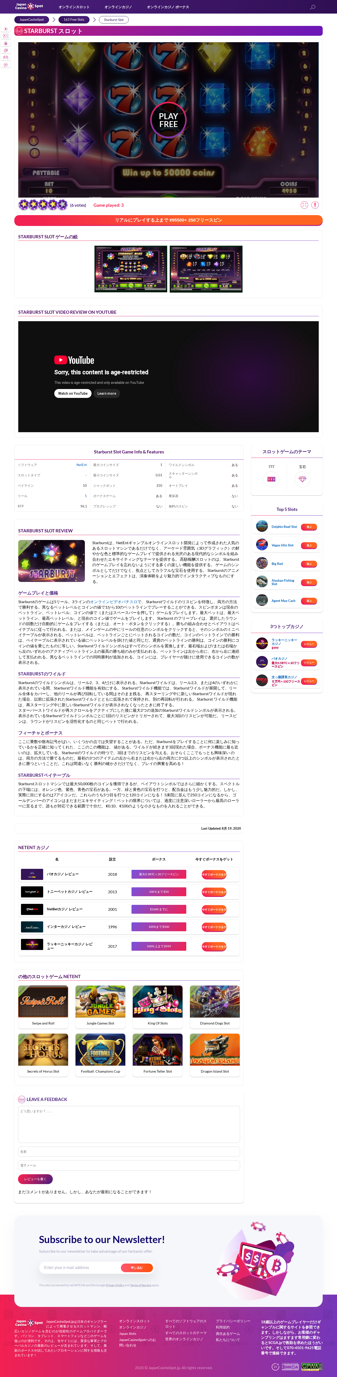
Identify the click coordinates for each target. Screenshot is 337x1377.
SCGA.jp (275, 1342)
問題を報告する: (315, 205)
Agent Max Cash (283, 601)
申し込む (137, 1267)
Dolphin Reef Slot (284, 527)
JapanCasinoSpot (31, 19)
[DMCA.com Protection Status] (290, 1368)
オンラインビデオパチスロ (113, 601)
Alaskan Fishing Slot (283, 582)
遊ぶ (309, 526)
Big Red (277, 564)
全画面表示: (304, 205)
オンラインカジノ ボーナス (168, 7)
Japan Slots (127, 1333)
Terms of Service (140, 1285)
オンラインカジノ (118, 7)
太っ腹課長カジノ (284, 677)
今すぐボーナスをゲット (214, 875)
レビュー (309, 643)
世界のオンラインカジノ (184, 1339)
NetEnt (81, 465)
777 (271, 466)
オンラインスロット (74, 7)
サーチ (312, 7)
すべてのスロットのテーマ (186, 1333)
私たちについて (228, 1340)
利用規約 (223, 1327)
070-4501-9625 (300, 1347)
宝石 (302, 466)
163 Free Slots (74, 19)
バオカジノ (280, 658)
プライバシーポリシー (233, 1321)
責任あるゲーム (228, 1333)
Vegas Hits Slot (283, 545)
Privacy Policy (115, 1285)
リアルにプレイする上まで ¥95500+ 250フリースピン (168, 220)
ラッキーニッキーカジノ (284, 641)
